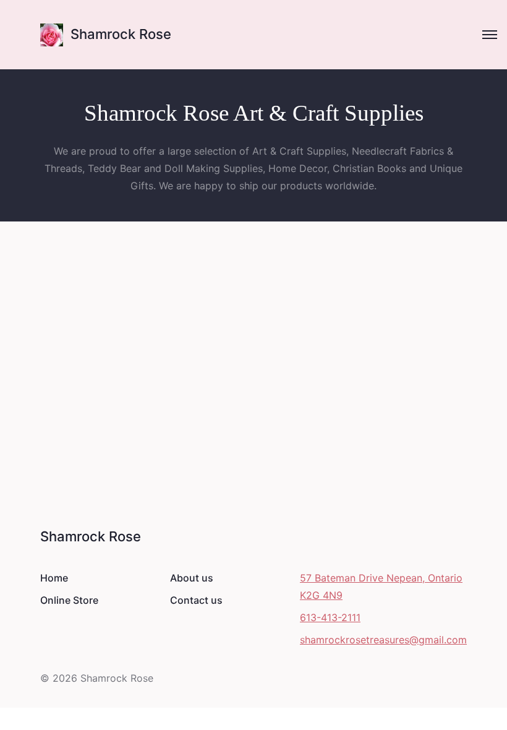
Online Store (69, 600)
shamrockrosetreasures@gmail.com (383, 639)
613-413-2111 (330, 617)
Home (54, 578)
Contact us (196, 600)
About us (191, 578)
